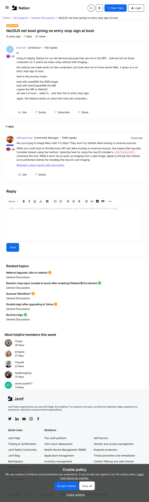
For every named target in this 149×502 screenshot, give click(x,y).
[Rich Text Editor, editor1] (74, 223)
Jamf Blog (14, 455)
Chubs (19, 341)
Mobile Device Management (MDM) (65, 449)
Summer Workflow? (18, 293)
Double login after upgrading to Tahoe (29, 304)
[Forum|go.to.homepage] (21, 8)
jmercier (21, 47)
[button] (7, 8)
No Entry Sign (14, 314)
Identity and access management (114, 443)
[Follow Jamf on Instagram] (31, 419)
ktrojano (20, 351)
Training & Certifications (22, 443)
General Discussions (43, 17)
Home (6, 17)
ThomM (19, 362)
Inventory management (58, 461)
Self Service (101, 438)
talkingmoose (24, 137)
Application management (59, 455)
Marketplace (15, 461)
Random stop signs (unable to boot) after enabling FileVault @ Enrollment (51, 283)
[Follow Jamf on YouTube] (24, 419)
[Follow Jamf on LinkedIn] (17, 419)
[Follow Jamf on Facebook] (38, 419)
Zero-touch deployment (58, 443)
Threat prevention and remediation (114, 455)
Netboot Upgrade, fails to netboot (26, 272)
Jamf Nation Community (22, 449)
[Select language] (99, 8)
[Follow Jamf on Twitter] (10, 418)
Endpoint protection (105, 449)
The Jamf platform (55, 438)
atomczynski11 (24, 383)
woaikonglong (23, 372)
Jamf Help (14, 438)
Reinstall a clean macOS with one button (40, 165)
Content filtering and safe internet (114, 461)
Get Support (20, 17)
